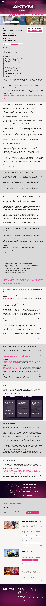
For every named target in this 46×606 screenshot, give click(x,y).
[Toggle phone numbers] (16, 2)
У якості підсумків (9, 76)
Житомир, (25, 597)
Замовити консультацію (35, 30)
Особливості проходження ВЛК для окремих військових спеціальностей (13, 65)
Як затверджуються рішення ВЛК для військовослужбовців (14, 63)
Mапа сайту (5, 601)
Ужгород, (19, 601)
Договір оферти (6, 600)
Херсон (19, 602)
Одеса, (19, 599)
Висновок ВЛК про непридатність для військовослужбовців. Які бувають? (13, 68)
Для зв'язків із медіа (7, 602)
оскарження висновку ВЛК (30, 392)
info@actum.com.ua (33, 593)
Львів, (19, 598)
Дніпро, (21, 597)
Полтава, (22, 599)
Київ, (18, 597)
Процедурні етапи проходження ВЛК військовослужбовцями (14, 59)
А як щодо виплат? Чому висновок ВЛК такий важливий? (13, 71)
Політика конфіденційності (8, 599)
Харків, (23, 601)
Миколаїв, (22, 598)
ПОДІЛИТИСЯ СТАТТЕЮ (32, 512)
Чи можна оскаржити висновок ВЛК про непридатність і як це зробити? (13, 73)
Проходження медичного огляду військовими (13, 61)
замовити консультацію (36, 597)
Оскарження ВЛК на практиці (12, 75)
